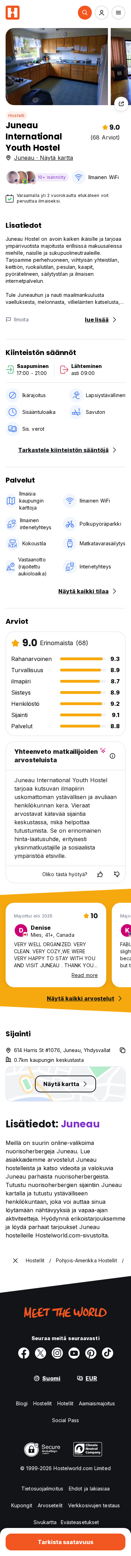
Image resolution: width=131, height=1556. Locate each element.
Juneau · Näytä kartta (43, 157)
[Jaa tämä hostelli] (121, 104)
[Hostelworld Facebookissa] (23, 1353)
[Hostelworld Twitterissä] (40, 1353)
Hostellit (42, 1403)
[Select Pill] (85, 13)
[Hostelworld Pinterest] (90, 1353)
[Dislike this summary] (117, 874)
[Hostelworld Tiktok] (107, 1353)
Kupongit (21, 1505)
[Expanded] (15, 1260)
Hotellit (65, 1403)
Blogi (22, 1403)
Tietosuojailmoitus (42, 1489)
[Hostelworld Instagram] (57, 1353)
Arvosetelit (50, 1505)
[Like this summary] (100, 874)
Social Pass (65, 1420)
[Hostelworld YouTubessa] (74, 1353)
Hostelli (16, 115)
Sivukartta (45, 1522)
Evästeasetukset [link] (80, 1522)
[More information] (112, 756)
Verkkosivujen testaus (94, 1505)
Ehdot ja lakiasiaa (89, 1489)
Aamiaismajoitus (97, 1403)
